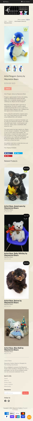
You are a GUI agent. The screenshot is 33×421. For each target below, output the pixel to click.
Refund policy (7, 386)
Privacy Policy (7, 382)
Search (6, 378)
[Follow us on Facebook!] (5, 401)
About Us (6, 380)
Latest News (8, 360)
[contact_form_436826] (29, 417)
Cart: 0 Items (26, 1)
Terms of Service (8, 384)
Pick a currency (22, 19)
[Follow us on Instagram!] (9, 401)
